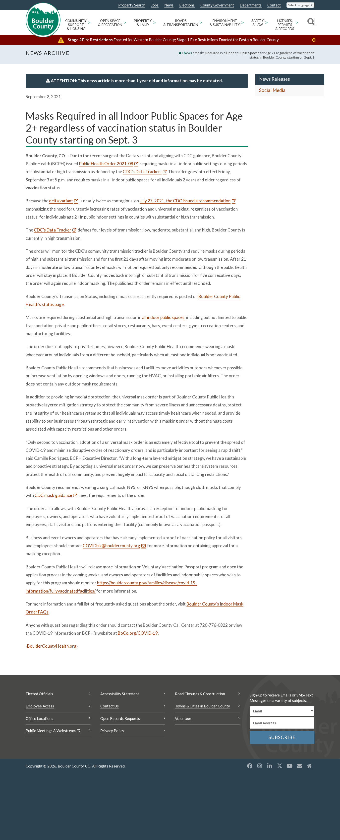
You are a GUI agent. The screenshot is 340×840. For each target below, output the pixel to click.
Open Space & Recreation (110, 23)
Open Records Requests (120, 718)
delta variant (61, 200)
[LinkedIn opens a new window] (270, 766)
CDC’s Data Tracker (52, 229)
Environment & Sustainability (225, 23)
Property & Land (143, 23)
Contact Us (109, 706)
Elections (187, 5)
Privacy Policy (112, 730)
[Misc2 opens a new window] (309, 766)
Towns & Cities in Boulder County (202, 706)
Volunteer (183, 718)
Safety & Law (257, 23)
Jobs (155, 5)
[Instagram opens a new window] (260, 766)
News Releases (274, 79)
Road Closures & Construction (200, 693)
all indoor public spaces (163, 317)
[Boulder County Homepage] (43, 19)
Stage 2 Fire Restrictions (90, 39)
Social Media (272, 90)
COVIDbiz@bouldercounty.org (111, 545)
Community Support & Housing (76, 25)
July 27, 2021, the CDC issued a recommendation (185, 200)
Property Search (131, 5)
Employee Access (40, 706)
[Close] (315, 40)
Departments (251, 5)
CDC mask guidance (53, 495)
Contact (274, 5)
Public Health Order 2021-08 (106, 163)
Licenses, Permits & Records (284, 25)
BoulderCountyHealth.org (51, 646)
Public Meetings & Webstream (51, 730)
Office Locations (39, 718)
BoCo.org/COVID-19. (138, 633)
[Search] (310, 22)
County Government (217, 5)
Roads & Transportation (180, 23)
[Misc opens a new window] (299, 766)
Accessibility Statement (119, 693)
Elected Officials (39, 693)
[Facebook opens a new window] (250, 766)
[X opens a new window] (279, 766)
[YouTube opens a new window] (289, 766)
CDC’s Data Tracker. (142, 171)
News (168, 5)
